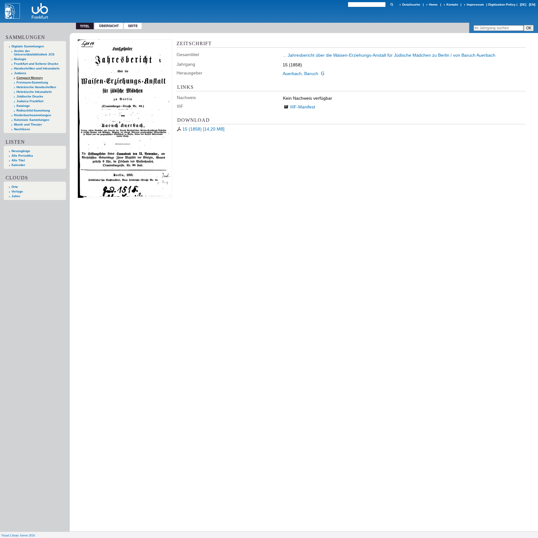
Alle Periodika (22, 155)
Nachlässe (22, 129)
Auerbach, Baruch (300, 73)
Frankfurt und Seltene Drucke (36, 63)
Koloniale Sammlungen (31, 119)
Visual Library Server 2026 (18, 535)
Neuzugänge (21, 151)
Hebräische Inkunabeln (34, 91)
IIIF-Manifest (302, 106)
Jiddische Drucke (30, 96)
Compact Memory (30, 77)
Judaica (20, 73)
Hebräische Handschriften (36, 87)
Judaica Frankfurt (30, 101)
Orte (15, 186)
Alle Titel (18, 160)
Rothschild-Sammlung (33, 110)
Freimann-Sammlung (32, 82)
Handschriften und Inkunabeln (36, 68)
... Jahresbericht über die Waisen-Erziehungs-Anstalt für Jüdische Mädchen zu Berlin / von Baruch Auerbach (389, 55)
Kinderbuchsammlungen (32, 115)
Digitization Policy (502, 4)
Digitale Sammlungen (28, 46)
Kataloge (23, 105)
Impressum (475, 4)
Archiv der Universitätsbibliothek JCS (34, 52)
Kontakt (452, 4)
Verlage (17, 191)
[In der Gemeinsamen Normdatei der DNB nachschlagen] (322, 73)
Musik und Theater (28, 124)
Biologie (20, 59)
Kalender (18, 165)
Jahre (16, 196)
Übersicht (109, 25)
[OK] (391, 4)
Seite (133, 25)
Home (433, 4)
